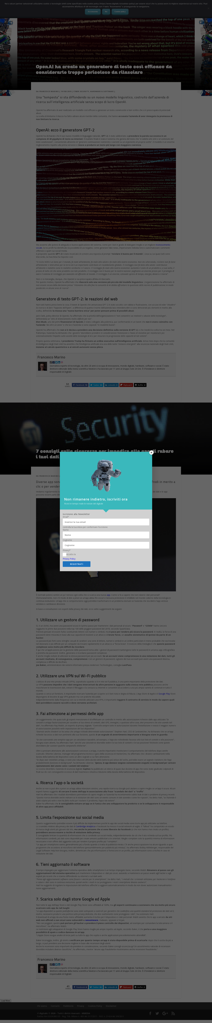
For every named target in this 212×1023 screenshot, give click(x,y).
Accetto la (71, 554)
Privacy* (67, 550)
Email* (66, 517)
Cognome (67, 540)
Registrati (76, 564)
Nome (66, 530)
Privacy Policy (69, 558)
